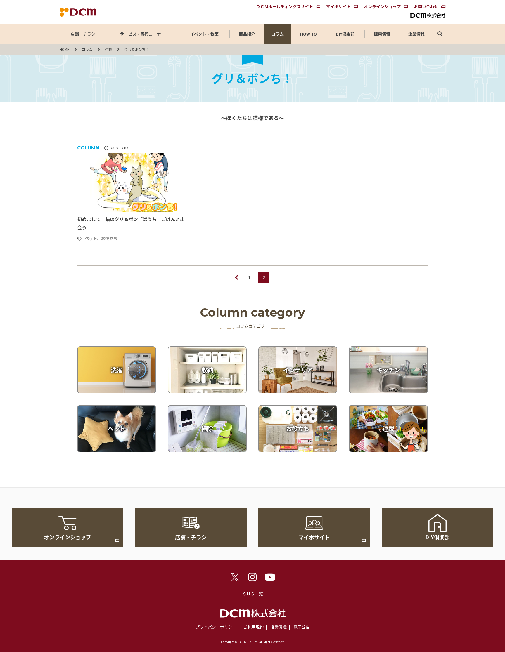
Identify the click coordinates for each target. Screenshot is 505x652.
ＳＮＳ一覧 (252, 594)
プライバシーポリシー (216, 627)
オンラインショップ (382, 6)
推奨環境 (278, 627)
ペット (91, 238)
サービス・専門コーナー (142, 34)
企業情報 (416, 34)
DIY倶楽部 (345, 34)
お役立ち (109, 238)
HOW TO (308, 34)
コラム (277, 34)
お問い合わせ (426, 6)
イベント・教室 (204, 34)
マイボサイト (338, 6)
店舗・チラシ (83, 34)
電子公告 (301, 627)
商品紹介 (247, 34)
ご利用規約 (253, 627)
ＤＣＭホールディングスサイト (284, 6)
